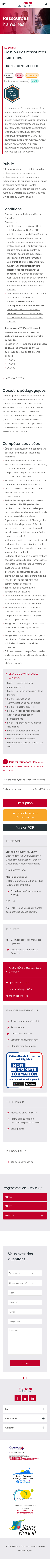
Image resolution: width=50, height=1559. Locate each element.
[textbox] (22, 1272)
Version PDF (25, 827)
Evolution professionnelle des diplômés (26, 941)
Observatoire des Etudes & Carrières (24, 951)
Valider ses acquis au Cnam (24, 1039)
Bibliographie (17, 1128)
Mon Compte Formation (23, 1046)
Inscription (25, 803)
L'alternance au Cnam (21, 1033)
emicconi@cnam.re (25, 1510)
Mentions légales (25, 1550)
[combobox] (25, 1273)
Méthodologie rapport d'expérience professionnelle (25, 1121)
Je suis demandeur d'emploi (25, 1021)
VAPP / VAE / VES (14, 378)
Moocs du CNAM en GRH (24, 1112)
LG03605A (10, 48)
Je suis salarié (17, 1027)
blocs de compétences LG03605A (23, 675)
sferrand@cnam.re (25, 1513)
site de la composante (22, 1162)
